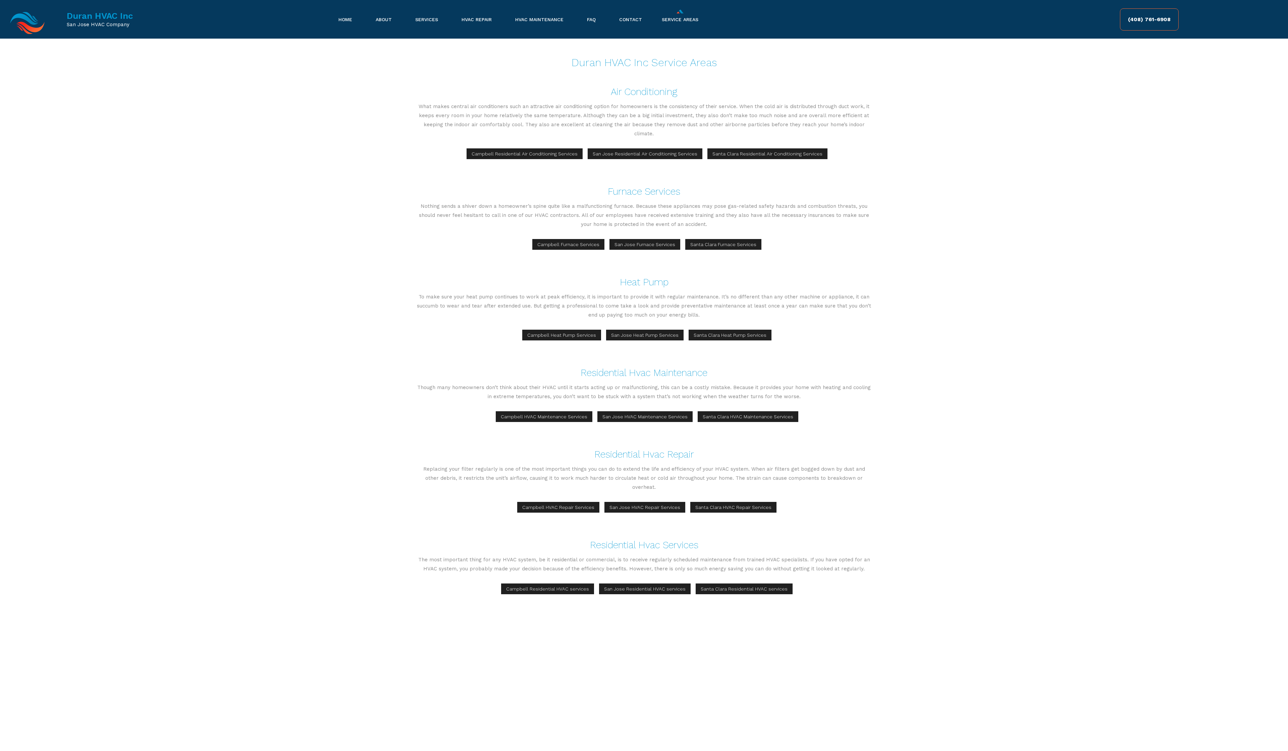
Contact (630, 19)
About (384, 19)
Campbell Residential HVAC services (547, 589)
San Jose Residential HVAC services (645, 589)
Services (426, 19)
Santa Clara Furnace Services (723, 244)
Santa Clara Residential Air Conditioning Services (767, 153)
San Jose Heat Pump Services (645, 335)
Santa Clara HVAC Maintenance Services (748, 416)
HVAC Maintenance (539, 19)
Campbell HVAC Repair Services (558, 507)
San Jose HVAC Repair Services (644, 507)
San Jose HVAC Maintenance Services (645, 416)
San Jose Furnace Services (644, 244)
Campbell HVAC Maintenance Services (544, 416)
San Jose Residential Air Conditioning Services (645, 153)
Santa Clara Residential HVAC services (744, 589)
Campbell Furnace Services (568, 244)
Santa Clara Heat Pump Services (730, 335)
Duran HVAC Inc (100, 16)
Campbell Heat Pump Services (561, 335)
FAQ (591, 19)
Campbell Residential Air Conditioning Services (525, 153)
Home (345, 19)
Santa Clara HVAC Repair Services (733, 507)
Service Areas (680, 19)
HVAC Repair (477, 19)
